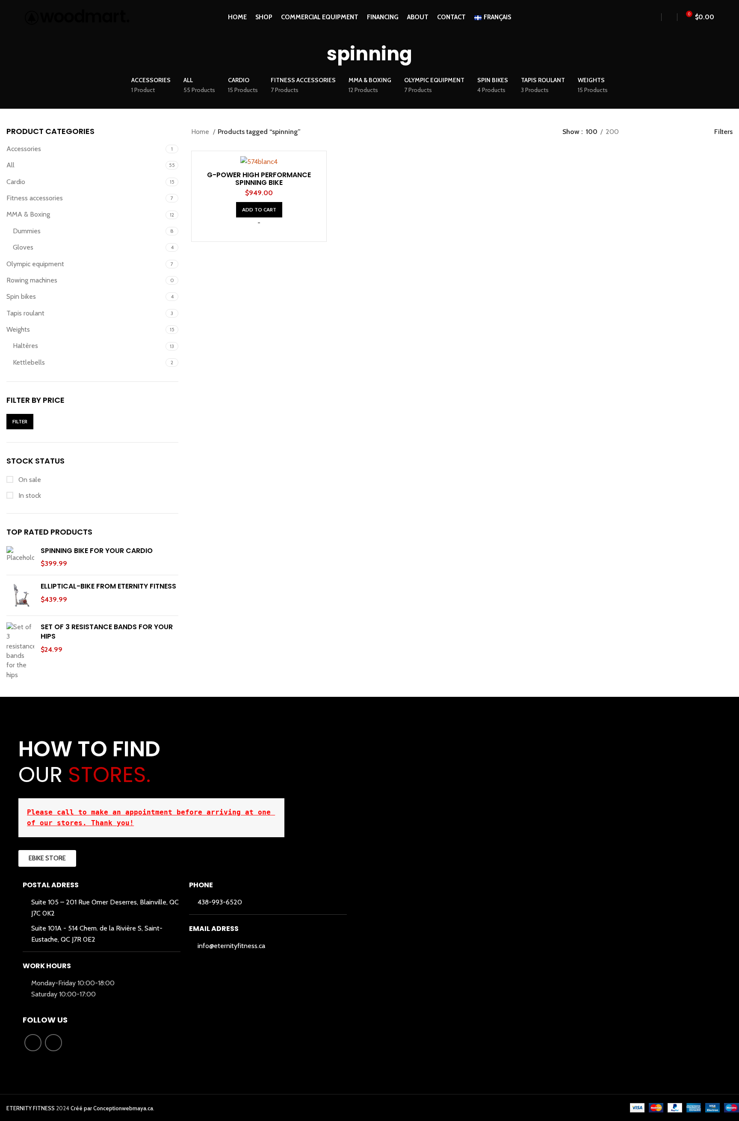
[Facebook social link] (32, 1042)
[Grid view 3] (672, 132)
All (10, 165)
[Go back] (316, 54)
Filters (723, 132)
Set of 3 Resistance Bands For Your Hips (107, 631)
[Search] (654, 17)
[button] (259, 209)
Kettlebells (29, 362)
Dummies (27, 231)
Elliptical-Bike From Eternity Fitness (108, 586)
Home (201, 132)
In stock (29, 495)
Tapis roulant (25, 313)
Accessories (23, 149)
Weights (18, 329)
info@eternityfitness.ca (231, 946)
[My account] (669, 17)
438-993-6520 (220, 902)
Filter (19, 421)
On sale (29, 480)
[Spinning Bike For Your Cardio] (20, 557)
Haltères (25, 346)
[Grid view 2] (655, 132)
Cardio (15, 182)
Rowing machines (31, 280)
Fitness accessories (34, 198)
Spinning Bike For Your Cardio (97, 551)
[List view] (639, 132)
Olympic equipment (35, 264)
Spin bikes (21, 296)
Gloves (23, 247)
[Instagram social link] (53, 1042)
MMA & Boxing (28, 214)
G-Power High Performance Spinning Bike (259, 178)
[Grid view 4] (687, 132)
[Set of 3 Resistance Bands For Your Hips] (20, 651)
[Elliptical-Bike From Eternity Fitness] (20, 595)
